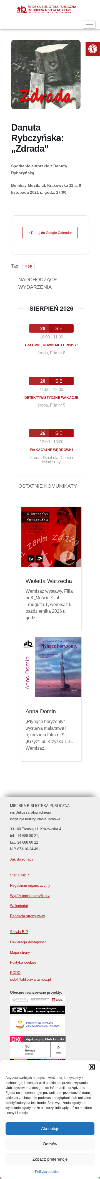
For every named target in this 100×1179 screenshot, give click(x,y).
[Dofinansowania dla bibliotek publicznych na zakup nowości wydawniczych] (37, 1012)
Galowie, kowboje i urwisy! (51, 345)
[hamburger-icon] (89, 25)
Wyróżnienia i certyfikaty (30, 896)
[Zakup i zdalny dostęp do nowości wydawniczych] (37, 1002)
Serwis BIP (19, 932)
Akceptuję (50, 1128)
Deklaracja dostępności (29, 942)
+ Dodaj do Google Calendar (50, 233)
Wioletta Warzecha (49, 581)
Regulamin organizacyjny (30, 885)
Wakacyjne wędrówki (51, 450)
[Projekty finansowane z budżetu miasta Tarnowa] (37, 1032)
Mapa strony (20, 952)
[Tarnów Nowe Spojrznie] (38, 1055)
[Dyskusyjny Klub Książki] (38, 1041)
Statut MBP (19, 875)
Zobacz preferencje (50, 1159)
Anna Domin (41, 711)
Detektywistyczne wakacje (51, 398)
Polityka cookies (47, 1172)
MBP (28, 266)
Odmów (50, 1143)
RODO (15, 973)
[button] (93, 49)
